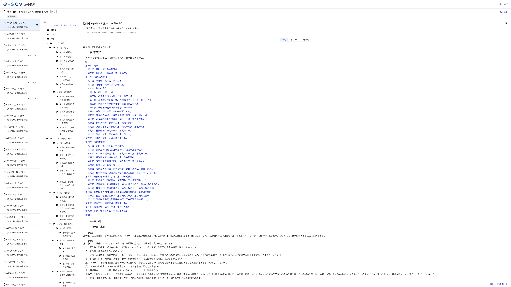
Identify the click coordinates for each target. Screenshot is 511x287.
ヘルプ (505, 4)
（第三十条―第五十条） (122, 107)
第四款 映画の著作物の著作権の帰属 (108, 103)
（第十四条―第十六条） (114, 84)
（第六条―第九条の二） (116, 73)
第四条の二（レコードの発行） (67, 78)
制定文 (53, 30)
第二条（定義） (66, 56)
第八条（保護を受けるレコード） (67, 113)
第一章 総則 (59, 43)
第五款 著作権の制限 (100, 107)
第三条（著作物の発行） (67, 63)
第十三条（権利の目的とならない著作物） (67, 185)
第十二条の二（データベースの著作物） (67, 173)
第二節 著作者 (63, 192)
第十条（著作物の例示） (67, 149)
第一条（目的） (66, 52)
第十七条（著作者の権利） (69, 234)
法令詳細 (504, 12)
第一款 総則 (65, 228)
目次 (53, 34)
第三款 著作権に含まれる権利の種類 (67, 274)
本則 (53, 38)
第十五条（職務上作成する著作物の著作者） (67, 208)
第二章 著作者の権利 (63, 138)
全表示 (56, 25)
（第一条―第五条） (109, 69)
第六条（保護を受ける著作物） (67, 98)
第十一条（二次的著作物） (67, 157)
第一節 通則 (62, 47)
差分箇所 (72, 25)
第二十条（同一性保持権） (69, 265)
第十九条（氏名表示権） (69, 257)
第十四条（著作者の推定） (67, 199)
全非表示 (64, 25)
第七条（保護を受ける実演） (67, 106)
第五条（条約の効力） (67, 86)
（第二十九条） (133, 103)
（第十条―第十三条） (113, 80)
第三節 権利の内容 (65, 223)
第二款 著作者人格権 (67, 242)
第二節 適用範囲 (64, 91)
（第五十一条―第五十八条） (118, 111)
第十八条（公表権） (69, 250)
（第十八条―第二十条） (122, 96)
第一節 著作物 (63, 143)
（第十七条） (108, 92)
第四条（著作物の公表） (67, 70)
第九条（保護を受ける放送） (67, 121)
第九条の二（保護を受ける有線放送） (67, 130)
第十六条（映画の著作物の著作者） (67, 218)
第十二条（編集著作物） (67, 164)
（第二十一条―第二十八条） (140, 99)
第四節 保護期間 (96, 111)
